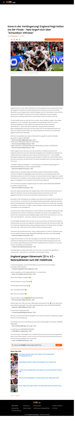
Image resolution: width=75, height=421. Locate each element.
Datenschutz (15, 395)
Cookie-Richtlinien (57, 392)
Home (12, 382)
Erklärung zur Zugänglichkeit (41, 395)
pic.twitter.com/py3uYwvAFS (19, 186)
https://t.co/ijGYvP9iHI (32, 142)
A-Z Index (54, 395)
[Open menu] (4, 2)
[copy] (20, 39)
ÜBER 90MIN (14, 392)
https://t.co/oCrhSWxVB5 (25, 243)
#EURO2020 (22, 142)
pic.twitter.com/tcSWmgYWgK (51, 233)
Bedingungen (37, 392)
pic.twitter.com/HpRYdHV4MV (31, 167)
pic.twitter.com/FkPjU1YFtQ (50, 145)
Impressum (26, 392)
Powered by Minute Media (33, 401)
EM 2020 (17, 382)
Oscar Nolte (13, 36)
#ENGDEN (26, 138)
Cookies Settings (16, 397)
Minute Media (27, 395)
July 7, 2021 (33, 140)
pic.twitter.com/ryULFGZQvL (18, 264)
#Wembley (32, 145)
